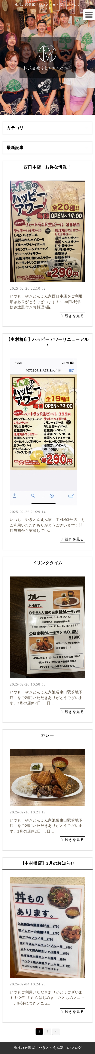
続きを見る (74, 316)
